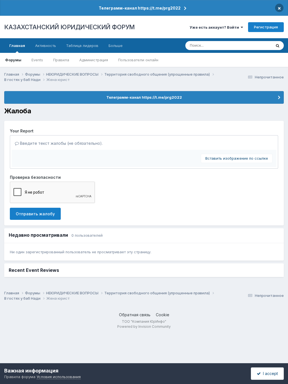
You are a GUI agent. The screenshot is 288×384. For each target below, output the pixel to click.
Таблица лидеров (82, 45)
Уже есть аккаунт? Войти (215, 27)
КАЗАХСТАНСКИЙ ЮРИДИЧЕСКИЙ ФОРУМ (69, 27)
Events (37, 60)
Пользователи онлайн (138, 60)
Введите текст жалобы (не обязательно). (61, 143)
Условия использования (59, 376)
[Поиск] (277, 45)
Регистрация (266, 27)
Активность (45, 45)
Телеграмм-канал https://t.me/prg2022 (140, 8)
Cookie (162, 314)
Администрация (93, 60)
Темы (259, 45)
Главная (17, 45)
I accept (269, 373)
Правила (61, 60)
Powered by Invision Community (144, 326)
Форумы (13, 60)
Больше (116, 45)
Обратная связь (134, 314)
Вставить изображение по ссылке (236, 158)
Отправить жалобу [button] (35, 213)
